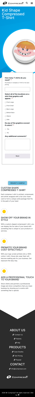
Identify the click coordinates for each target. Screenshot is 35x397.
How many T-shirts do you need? (15, 79)
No (8, 132)
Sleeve (9, 116)
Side (8, 119)
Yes (8, 129)
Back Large (10, 109)
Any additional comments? (16, 136)
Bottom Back (10, 112)
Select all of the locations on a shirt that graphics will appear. (17, 96)
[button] (32, 3)
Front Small (10, 105)
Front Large (10, 102)
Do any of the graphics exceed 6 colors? (17, 124)
